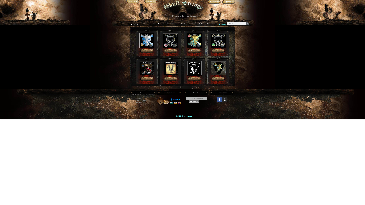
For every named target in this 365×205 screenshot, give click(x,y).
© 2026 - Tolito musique (184, 116)
